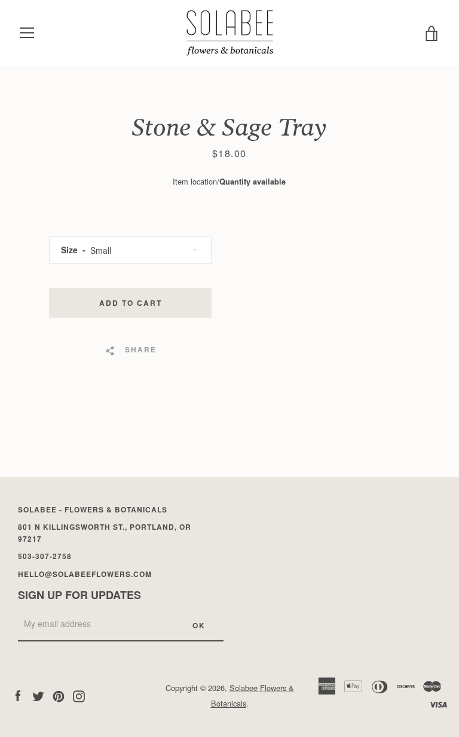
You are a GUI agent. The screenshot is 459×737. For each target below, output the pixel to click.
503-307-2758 (45, 556)
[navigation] (27, 33)
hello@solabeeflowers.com (85, 574)
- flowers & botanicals (92, 509)
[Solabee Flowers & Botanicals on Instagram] (79, 695)
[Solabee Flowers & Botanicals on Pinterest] (59, 695)
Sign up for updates (79, 595)
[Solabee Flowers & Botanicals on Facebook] (18, 695)
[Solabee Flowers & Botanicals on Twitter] (38, 695)
